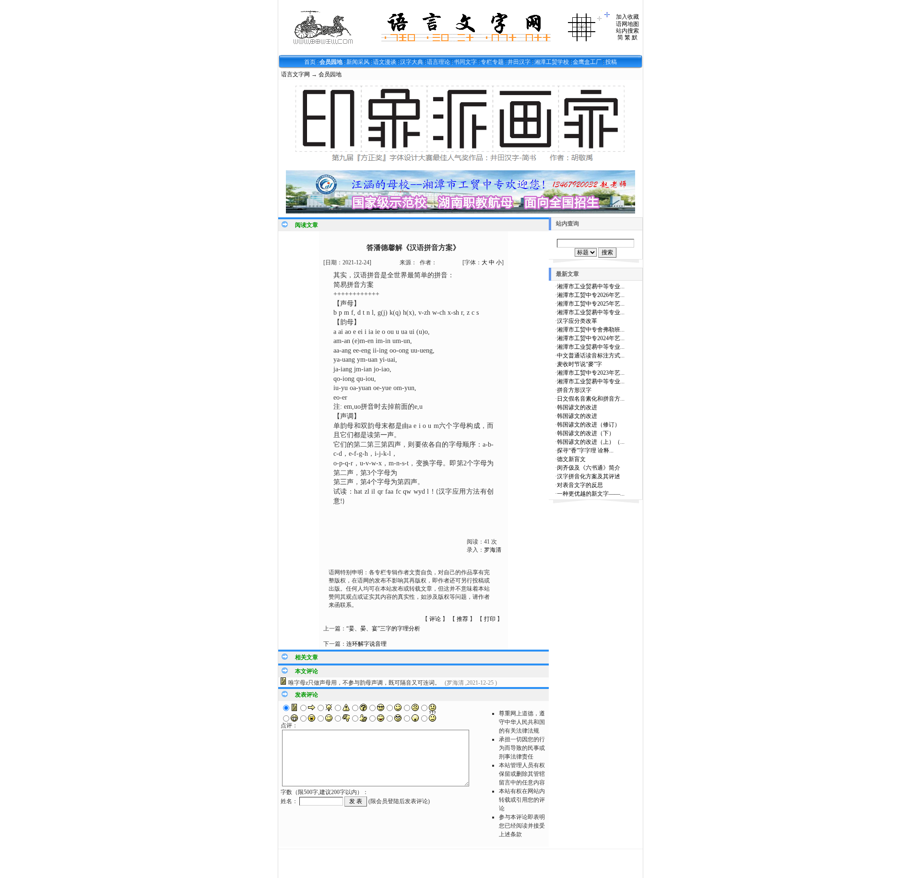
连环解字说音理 (366, 644)
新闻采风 (357, 62)
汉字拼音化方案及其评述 (588, 476)
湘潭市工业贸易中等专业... (591, 286)
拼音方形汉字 (574, 390)
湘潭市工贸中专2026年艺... (591, 295)
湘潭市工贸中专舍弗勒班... (591, 329)
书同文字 (465, 62)
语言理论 (438, 62)
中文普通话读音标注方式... (591, 355)
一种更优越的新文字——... (591, 493)
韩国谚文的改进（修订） (588, 424)
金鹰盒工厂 (587, 62)
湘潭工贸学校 (551, 62)
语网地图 (627, 24)
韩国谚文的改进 (577, 407)
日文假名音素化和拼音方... (591, 398)
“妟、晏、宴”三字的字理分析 (383, 628)
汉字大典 (411, 62)
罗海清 (492, 549)
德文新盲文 (571, 459)
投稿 (611, 62)
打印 (490, 619)
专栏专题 (492, 62)
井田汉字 (519, 62)
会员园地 (330, 62)
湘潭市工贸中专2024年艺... (591, 338)
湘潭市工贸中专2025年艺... (591, 303)
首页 (310, 62)
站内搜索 (627, 30)
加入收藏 (627, 16)
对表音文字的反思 (580, 485)
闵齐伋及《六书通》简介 (588, 467)
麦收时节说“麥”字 (579, 364)
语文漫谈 (384, 62)
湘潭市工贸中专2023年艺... (591, 372)
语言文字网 (295, 74)
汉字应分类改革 (577, 321)
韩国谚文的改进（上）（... (591, 442)
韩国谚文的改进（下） (585, 433)
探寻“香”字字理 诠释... (585, 450)
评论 (435, 619)
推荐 (462, 619)
